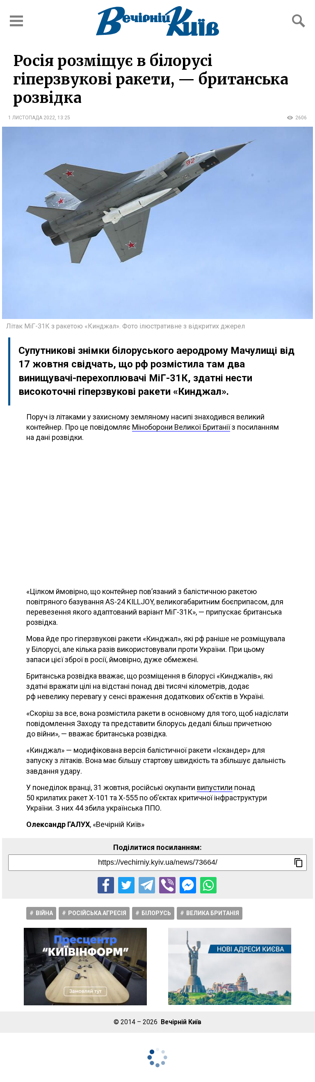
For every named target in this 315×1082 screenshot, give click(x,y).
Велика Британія (212, 913)
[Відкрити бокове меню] (16, 21)
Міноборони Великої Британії (181, 427)
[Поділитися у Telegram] (147, 885)
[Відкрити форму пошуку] (298, 21)
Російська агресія (97, 913)
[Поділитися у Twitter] (126, 885)
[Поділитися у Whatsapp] (208, 885)
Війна (44, 913)
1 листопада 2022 (31, 118)
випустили (215, 787)
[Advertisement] (157, 514)
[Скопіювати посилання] (299, 863)
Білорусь (156, 913)
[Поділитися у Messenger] (188, 885)
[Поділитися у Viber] (167, 885)
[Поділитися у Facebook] (106, 885)
